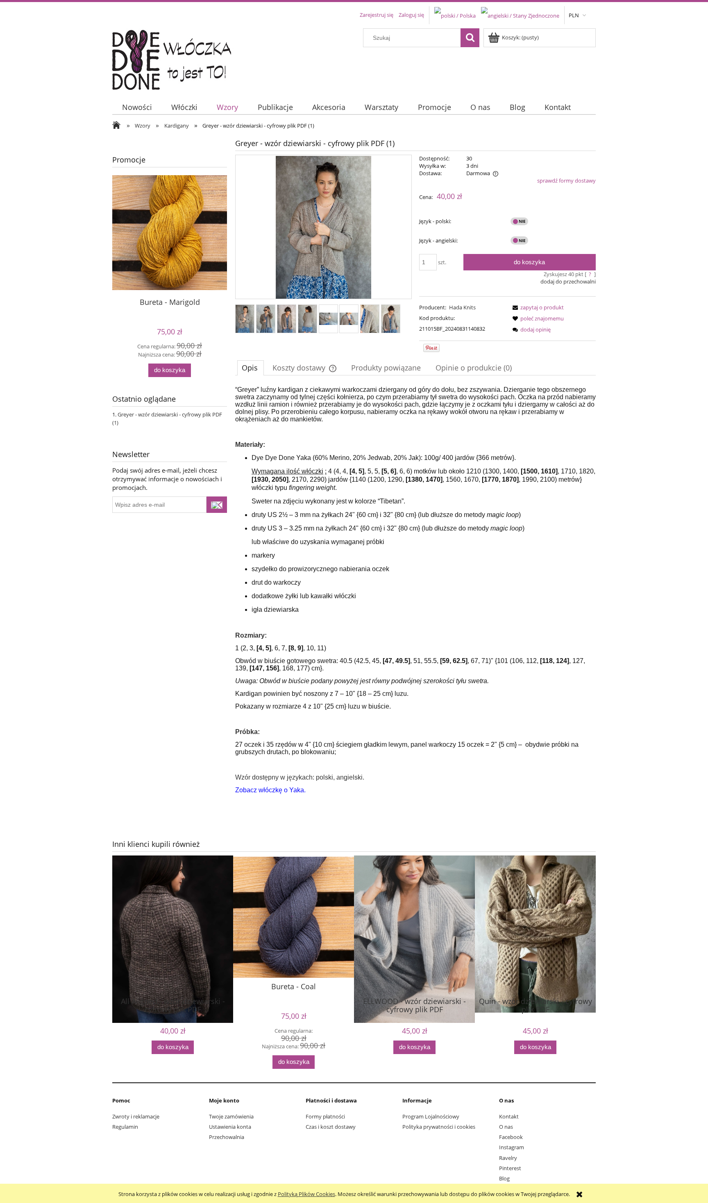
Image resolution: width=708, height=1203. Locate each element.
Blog (504, 1178)
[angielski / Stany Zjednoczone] (520, 14)
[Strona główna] (176, 57)
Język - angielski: (438, 240)
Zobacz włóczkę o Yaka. (270, 790)
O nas (506, 1126)
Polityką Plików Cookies (306, 1194)
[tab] (250, 367)
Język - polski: (435, 221)
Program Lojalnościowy (430, 1116)
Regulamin (125, 1126)
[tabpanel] (415, 596)
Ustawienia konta (230, 1126)
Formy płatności (325, 1116)
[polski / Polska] (455, 14)
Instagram (511, 1147)
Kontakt (509, 1116)
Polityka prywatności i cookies (438, 1126)
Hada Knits (462, 307)
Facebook (511, 1137)
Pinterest (510, 1168)
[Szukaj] (470, 37)
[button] (537, 307)
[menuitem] (136, 107)
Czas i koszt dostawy (331, 1126)
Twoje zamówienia (231, 1116)
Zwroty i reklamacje (135, 1116)
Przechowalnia (226, 1137)
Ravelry (508, 1158)
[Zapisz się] (216, 504)
